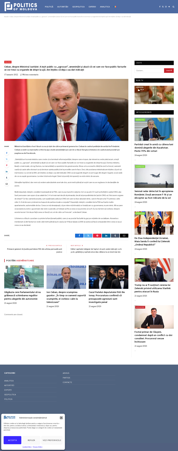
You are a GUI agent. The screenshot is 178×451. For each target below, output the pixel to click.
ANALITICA (105, 7)
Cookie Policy (27, 447)
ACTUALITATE (140, 307)
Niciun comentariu (30, 74)
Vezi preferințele (52, 440)
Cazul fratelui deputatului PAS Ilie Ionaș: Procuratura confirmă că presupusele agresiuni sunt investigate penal (107, 297)
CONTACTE (67, 382)
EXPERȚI (92, 7)
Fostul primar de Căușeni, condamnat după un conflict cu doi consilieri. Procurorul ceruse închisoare (153, 337)
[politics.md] (21, 6)
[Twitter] (6, 159)
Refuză (31, 440)
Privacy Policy (37, 447)
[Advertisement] (89, 39)
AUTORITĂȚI (62, 7)
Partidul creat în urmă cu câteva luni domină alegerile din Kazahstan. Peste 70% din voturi (154, 148)
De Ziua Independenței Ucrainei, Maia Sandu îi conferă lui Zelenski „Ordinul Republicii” (152, 242)
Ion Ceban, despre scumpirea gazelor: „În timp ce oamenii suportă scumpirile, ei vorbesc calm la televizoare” (66, 297)
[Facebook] (6, 153)
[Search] (173, 6)
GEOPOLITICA (78, 7)
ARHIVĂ (66, 373)
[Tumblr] (6, 177)
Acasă (6, 16)
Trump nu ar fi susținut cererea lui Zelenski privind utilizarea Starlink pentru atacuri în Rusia (153, 289)
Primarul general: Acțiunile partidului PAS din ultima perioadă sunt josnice (34, 251)
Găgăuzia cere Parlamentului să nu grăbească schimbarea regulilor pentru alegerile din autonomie (22, 296)
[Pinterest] (6, 165)
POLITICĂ (49, 7)
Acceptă (12, 440)
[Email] (6, 183)
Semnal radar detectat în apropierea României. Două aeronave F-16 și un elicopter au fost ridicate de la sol (154, 195)
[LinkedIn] (6, 171)
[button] (61, 418)
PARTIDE (66, 378)
